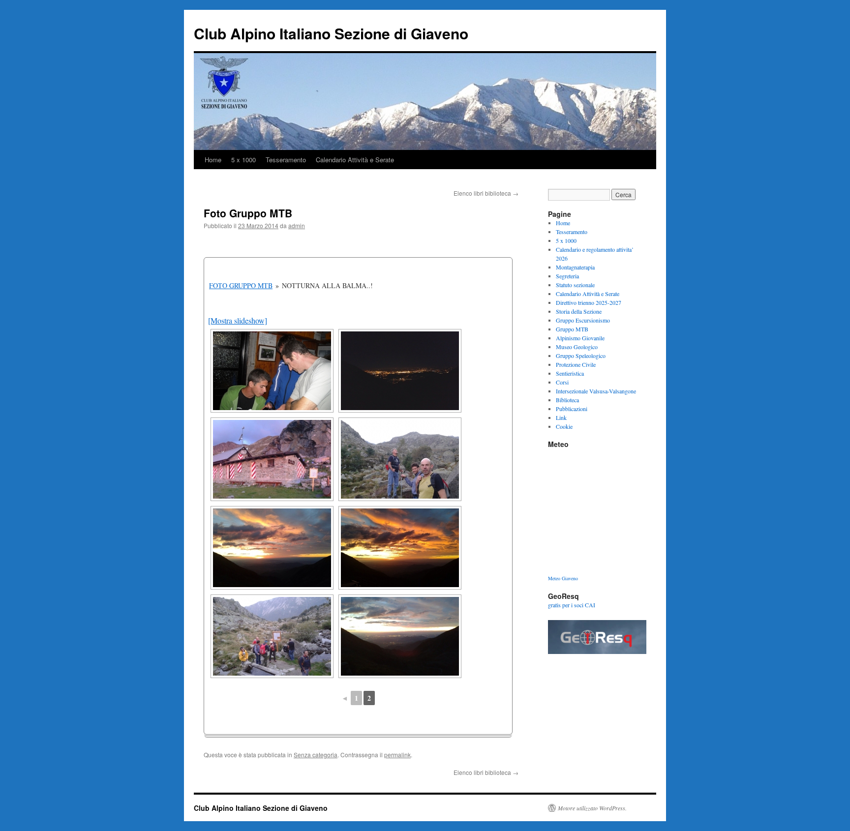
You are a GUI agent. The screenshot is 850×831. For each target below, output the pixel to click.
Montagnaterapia (575, 267)
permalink (397, 754)
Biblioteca (567, 400)
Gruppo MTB (572, 329)
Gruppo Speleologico (581, 355)
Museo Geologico (577, 347)
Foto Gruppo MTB (241, 285)
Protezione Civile (576, 364)
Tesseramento (286, 159)
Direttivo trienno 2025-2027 (588, 302)
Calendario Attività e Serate (355, 159)
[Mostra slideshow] (237, 320)
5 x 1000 (243, 159)
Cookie (564, 426)
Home (213, 159)
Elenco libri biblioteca (486, 193)
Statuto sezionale (575, 285)
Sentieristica (570, 373)
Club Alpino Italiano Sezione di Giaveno (331, 33)
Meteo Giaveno (563, 578)
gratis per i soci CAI (571, 605)
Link (561, 417)
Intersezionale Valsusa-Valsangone (596, 391)
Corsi (562, 382)
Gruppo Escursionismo (583, 320)
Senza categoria (315, 754)
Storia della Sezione (579, 311)
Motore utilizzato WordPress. (592, 808)
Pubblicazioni (571, 409)
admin (296, 225)
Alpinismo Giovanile (580, 338)
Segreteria (567, 276)
